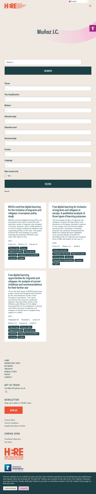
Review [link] (23, 248)
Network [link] (8, 365)
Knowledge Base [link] (12, 363)
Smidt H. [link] (77, 246)
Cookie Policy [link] (78, 481)
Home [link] (6, 360)
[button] (90, 6)
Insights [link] (8, 368)
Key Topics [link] (8, 442)
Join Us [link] (13, 410)
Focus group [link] (29, 252)
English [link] (21, 258)
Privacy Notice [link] (9, 420)
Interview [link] (12, 255)
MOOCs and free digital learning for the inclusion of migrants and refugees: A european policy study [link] (24, 211)
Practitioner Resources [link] (12, 439)
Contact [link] (8, 377)
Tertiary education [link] (60, 250)
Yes (9, 175)
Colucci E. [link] (12, 244)
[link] (93, 28)
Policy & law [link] (13, 248)
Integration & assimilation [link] (28, 255)
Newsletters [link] (10, 371)
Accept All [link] (23, 488)
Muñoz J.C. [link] (22, 244)
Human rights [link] (26, 327)
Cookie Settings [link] (10, 488)
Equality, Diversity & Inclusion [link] (14, 426)
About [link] (7, 374)
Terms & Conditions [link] (11, 423)
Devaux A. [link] (34, 244)
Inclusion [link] (12, 258)
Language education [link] (61, 254)
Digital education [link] (15, 252)
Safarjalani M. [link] (13, 320)
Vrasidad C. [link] (25, 320)
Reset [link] (6, 191)
